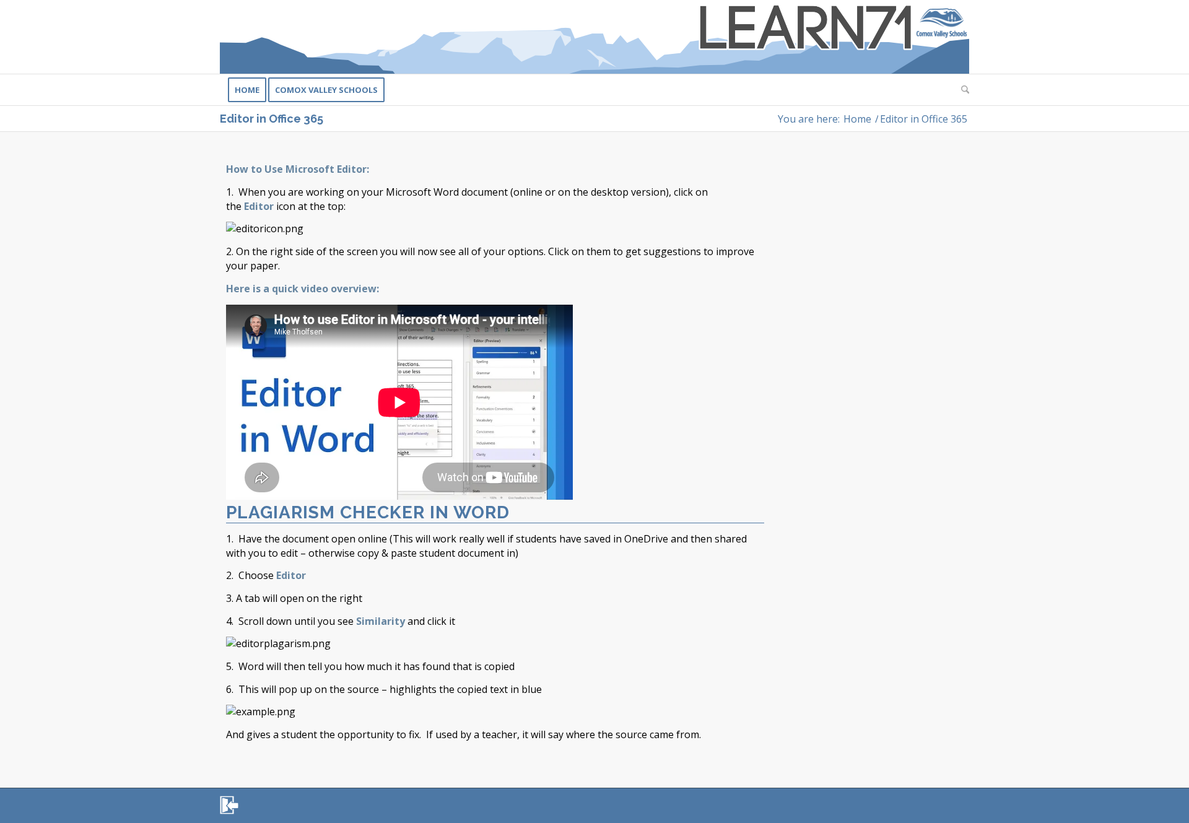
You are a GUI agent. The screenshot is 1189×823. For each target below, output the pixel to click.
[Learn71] (594, 37)
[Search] (961, 89)
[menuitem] (247, 89)
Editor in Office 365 (271, 118)
